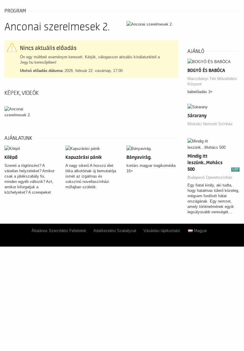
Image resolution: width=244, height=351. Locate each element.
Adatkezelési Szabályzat (114, 230)
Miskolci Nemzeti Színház (210, 124)
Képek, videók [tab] (21, 93)
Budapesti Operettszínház (209, 177)
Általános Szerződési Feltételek (59, 230)
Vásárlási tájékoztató (161, 230)
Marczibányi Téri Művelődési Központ (212, 81)
